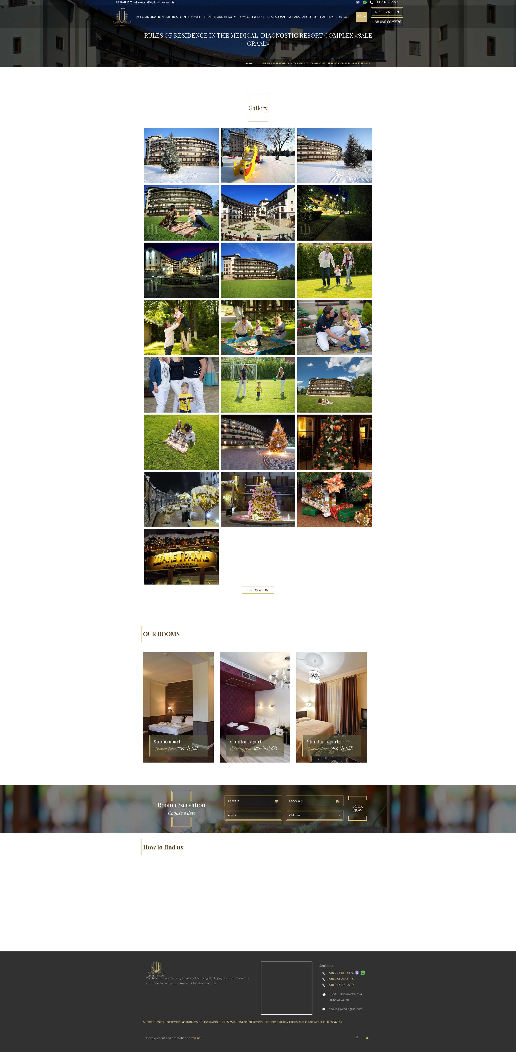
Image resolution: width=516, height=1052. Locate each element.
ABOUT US (309, 17)
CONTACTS (343, 17)
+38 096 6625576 (341, 973)
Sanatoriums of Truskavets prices (204, 1022)
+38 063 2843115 (341, 979)
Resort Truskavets (167, 1022)
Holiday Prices (288, 1022)
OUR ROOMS (161, 634)
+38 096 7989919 (341, 985)
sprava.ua (193, 1038)
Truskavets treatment (262, 1022)
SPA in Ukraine (237, 1022)
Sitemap (148, 1022)
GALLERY (326, 17)
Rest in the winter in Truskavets (320, 1022)
